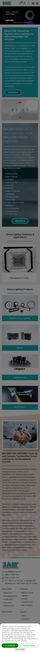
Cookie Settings (29, 646)
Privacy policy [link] (20, 649)
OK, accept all (10, 646)
